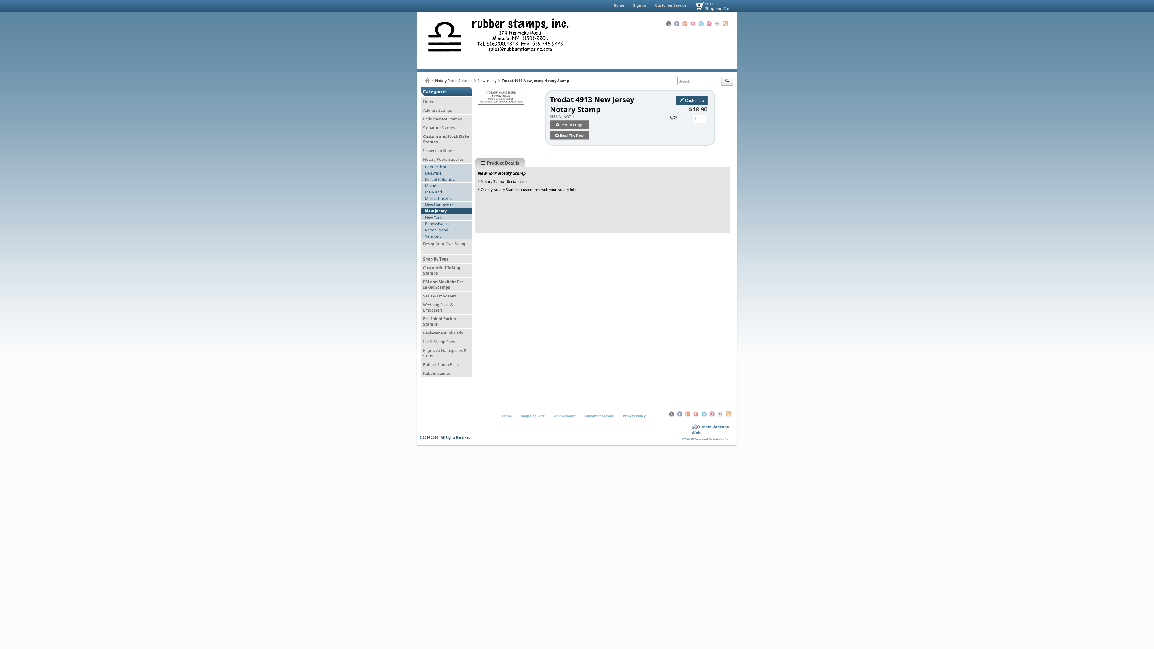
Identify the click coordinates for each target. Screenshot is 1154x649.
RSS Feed (725, 23)
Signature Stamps (439, 127)
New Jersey (487, 80)
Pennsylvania (437, 223)
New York (433, 217)
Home (619, 5)
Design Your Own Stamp (444, 243)
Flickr (717, 23)
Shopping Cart (718, 8)
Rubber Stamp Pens (441, 364)
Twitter (668, 23)
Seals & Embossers (439, 296)
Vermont (433, 236)
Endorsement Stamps (442, 119)
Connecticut (436, 166)
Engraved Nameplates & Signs (445, 353)
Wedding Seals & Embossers (438, 307)
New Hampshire (439, 204)
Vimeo (701, 23)
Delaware (433, 173)
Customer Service (670, 5)
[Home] (427, 80)
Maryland (433, 192)
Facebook (676, 23)
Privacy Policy (634, 415)
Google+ (684, 23)
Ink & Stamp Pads (439, 341)
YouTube (692, 23)
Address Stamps (437, 110)
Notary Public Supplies (453, 80)
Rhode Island (436, 230)
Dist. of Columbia (440, 179)
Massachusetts (438, 198)
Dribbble (709, 23)
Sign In (639, 5)
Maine (430, 185)
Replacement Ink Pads (443, 333)
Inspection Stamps (439, 150)
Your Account (565, 415)
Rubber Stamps (437, 373)
